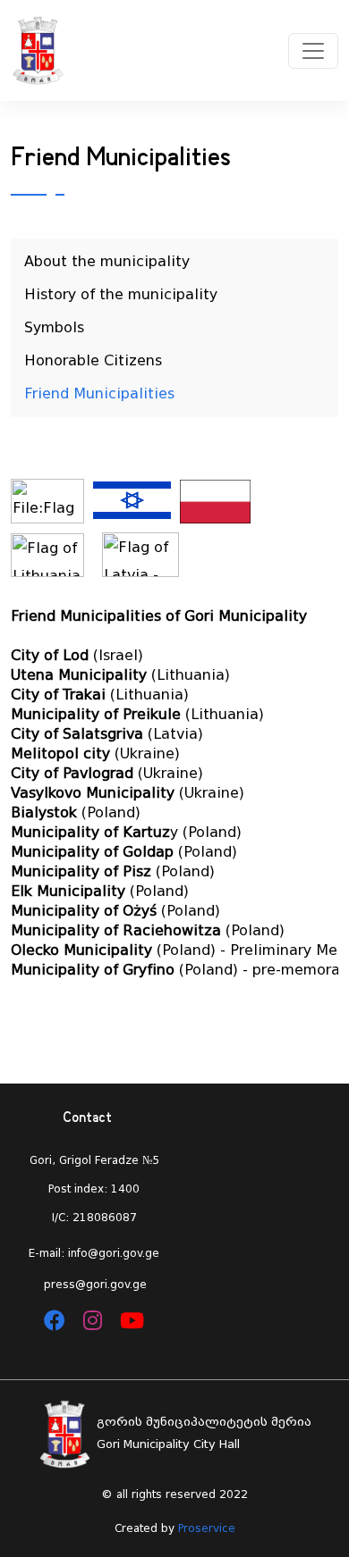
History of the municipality (120, 294)
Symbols (54, 327)
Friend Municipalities (99, 393)
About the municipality (107, 261)
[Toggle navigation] (313, 51)
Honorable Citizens (93, 360)
